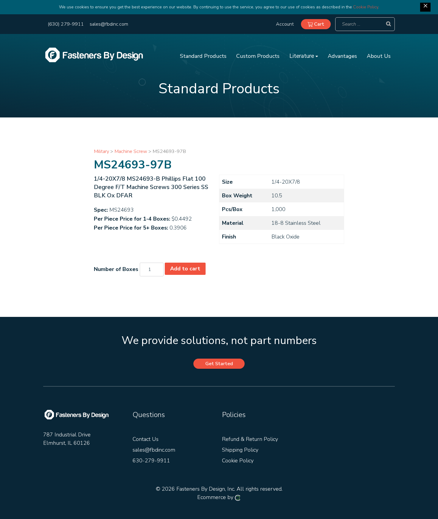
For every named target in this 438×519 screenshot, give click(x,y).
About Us (379, 56)
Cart (318, 24)
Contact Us (146, 439)
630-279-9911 (151, 460)
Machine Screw (130, 151)
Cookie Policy (365, 7)
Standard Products (203, 56)
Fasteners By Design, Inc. (205, 488)
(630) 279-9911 (66, 24)
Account (285, 24)
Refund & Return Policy (250, 439)
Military (101, 151)
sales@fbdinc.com (109, 24)
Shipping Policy (240, 449)
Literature (302, 56)
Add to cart (185, 268)
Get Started (219, 363)
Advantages (342, 56)
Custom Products (257, 56)
